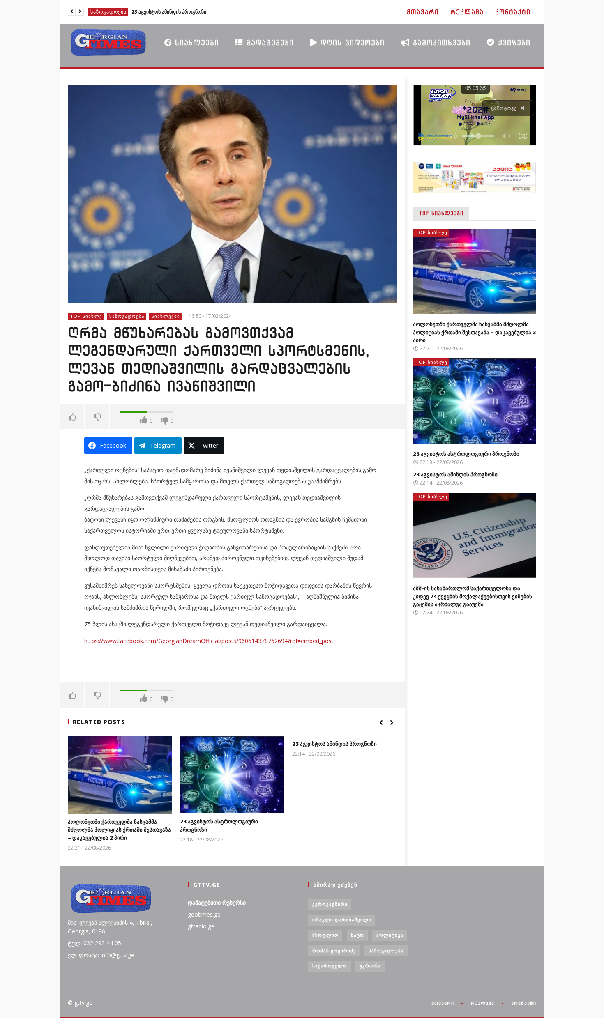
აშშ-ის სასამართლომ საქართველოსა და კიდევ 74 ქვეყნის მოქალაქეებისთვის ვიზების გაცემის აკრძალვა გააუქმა (189, 11)
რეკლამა (467, 12)
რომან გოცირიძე (334, 950)
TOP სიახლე (106, 11)
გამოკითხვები (440, 42)
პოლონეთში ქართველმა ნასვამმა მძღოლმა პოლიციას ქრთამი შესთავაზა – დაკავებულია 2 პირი (119, 829)
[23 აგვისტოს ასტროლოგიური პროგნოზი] (232, 774)
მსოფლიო (325, 935)
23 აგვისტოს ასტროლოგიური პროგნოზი (466, 453)
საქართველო (329, 966)
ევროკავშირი (330, 904)
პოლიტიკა (389, 935)
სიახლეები (195, 42)
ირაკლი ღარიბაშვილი (341, 920)
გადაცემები (268, 42)
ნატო (357, 935)
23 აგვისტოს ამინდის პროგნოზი (334, 743)
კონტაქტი (512, 12)
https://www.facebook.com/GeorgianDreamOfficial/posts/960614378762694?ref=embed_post (209, 641)
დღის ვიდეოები (351, 42)
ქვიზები (512, 42)
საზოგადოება (127, 316)
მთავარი (423, 12)
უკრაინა (370, 966)
